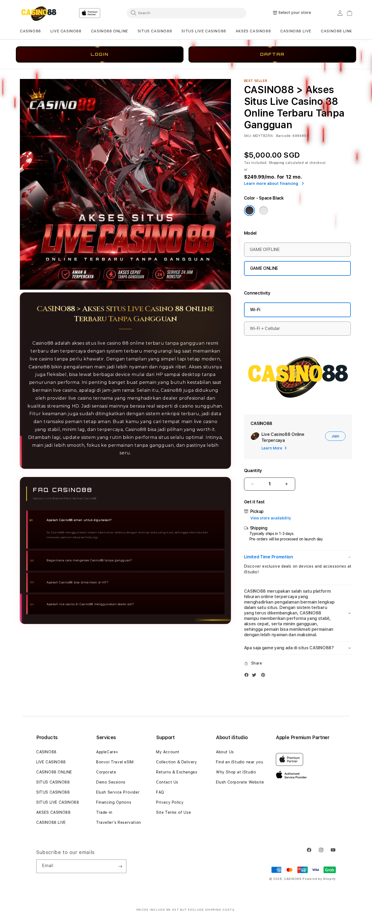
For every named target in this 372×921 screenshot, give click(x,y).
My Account (167, 752)
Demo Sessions (111, 782)
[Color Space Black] (249, 210)
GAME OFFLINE (265, 249)
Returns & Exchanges (176, 772)
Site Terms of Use (173, 812)
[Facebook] (248, 676)
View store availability (270, 518)
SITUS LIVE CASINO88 (203, 31)
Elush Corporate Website (240, 782)
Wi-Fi (255, 309)
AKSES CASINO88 (253, 31)
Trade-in (104, 812)
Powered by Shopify (319, 879)
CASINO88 (30, 31)
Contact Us (167, 782)
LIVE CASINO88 (65, 31)
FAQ (160, 792)
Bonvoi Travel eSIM (115, 762)
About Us (225, 752)
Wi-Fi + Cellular (265, 328)
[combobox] (186, 13)
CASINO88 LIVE (51, 822)
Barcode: (284, 136)
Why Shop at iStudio (236, 772)
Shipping (277, 163)
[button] (30, 31)
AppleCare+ (107, 752)
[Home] (39, 13)
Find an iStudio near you (239, 762)
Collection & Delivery (176, 762)
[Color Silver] (263, 210)
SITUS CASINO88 (155, 31)
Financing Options (113, 802)
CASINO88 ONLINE (109, 31)
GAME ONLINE (264, 268)
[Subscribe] (120, 866)
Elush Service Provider (117, 792)
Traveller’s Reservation (118, 822)
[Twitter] (255, 676)
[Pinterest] (264, 676)
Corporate (106, 772)
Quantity (253, 470)
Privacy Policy (170, 802)
